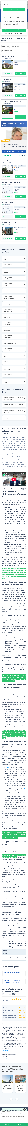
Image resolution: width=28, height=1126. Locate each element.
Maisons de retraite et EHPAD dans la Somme (13, 411)
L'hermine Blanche (6, 1050)
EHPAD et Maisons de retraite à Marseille (20, 1087)
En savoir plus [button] (7, 73)
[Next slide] (16, 1099)
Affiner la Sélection (16, 46)
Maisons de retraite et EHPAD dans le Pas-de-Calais (13, 398)
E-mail (6, 4)
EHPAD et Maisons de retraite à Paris (7, 1086)
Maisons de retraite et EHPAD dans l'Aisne (13, 405)
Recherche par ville (8, 50)
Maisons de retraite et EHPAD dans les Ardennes (13, 417)
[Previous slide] (11, 1099)
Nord (12, 1050)
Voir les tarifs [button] (19, 73)
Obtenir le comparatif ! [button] (12, 30)
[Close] (24, 1109)
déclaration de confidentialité (10, 25)
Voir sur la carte (5, 46)
